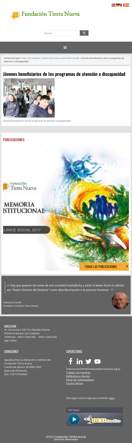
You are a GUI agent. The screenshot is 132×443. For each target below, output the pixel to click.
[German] (118, 4)
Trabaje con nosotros (78, 372)
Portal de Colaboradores (80, 379)
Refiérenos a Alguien (78, 376)
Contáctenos (74, 351)
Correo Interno (74, 383)
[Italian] (122, 4)
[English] (114, 4)
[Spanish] (127, 4)
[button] (66, 47)
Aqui (111, 398)
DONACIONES (11, 351)
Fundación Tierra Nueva (50, 14)
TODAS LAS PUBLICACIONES (101, 266)
